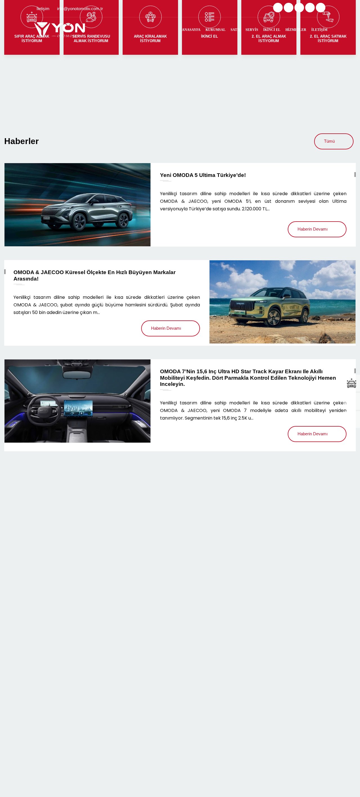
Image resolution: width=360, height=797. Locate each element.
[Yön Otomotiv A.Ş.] (59, 29)
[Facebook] (288, 7)
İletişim (319, 30)
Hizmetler (295, 30)
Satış (235, 30)
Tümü (329, 141)
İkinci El (271, 30)
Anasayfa (191, 30)
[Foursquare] (310, 7)
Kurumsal (216, 30)
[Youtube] (320, 7)
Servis (252, 30)
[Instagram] (299, 7)
